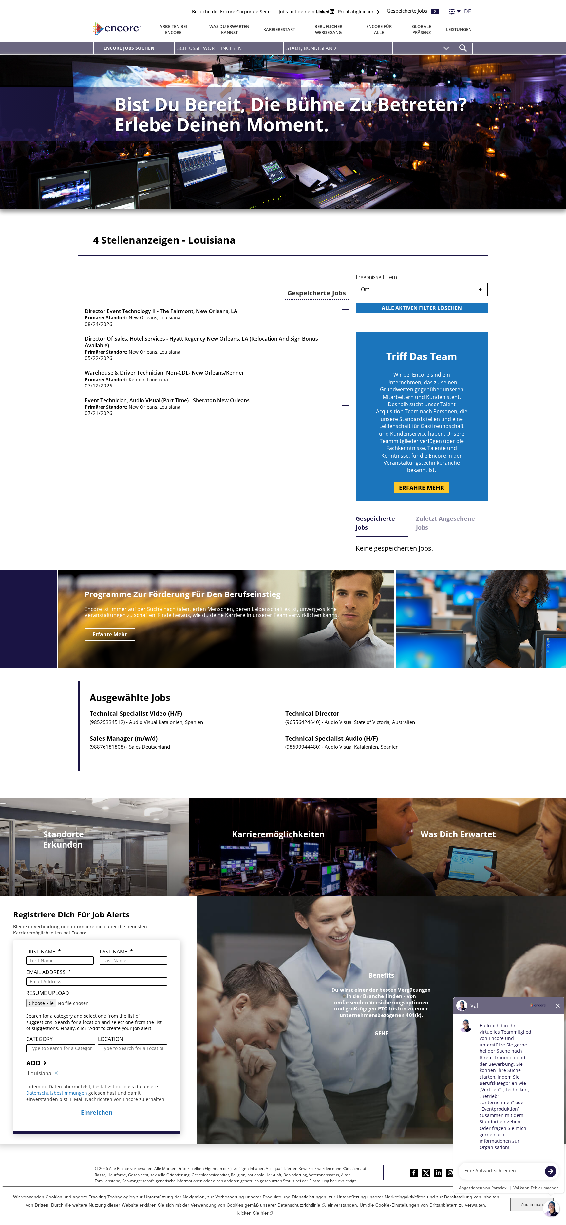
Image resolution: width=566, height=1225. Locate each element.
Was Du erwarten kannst (229, 29)
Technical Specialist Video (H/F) (136, 713)
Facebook (414, 1173)
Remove (56, 1073)
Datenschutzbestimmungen (57, 1093)
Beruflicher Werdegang (328, 29)
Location (110, 1039)
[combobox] (338, 48)
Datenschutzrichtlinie (301, 1205)
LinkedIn (438, 1173)
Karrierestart (279, 29)
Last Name (116, 952)
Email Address (48, 972)
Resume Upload (47, 993)
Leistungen (459, 29)
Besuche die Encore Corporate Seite (231, 12)
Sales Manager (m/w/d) (124, 738)
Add (33, 1062)
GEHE (381, 1033)
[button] (345, 312)
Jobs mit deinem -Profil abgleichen (327, 12)
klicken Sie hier (255, 1213)
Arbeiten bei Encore (173, 29)
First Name (43, 952)
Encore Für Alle (379, 29)
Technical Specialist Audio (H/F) (331, 738)
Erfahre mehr (421, 488)
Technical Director (312, 713)
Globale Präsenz (421, 29)
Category (39, 1039)
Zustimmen (532, 1204)
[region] (422, 299)
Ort (365, 289)
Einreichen (97, 1112)
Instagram (450, 1173)
